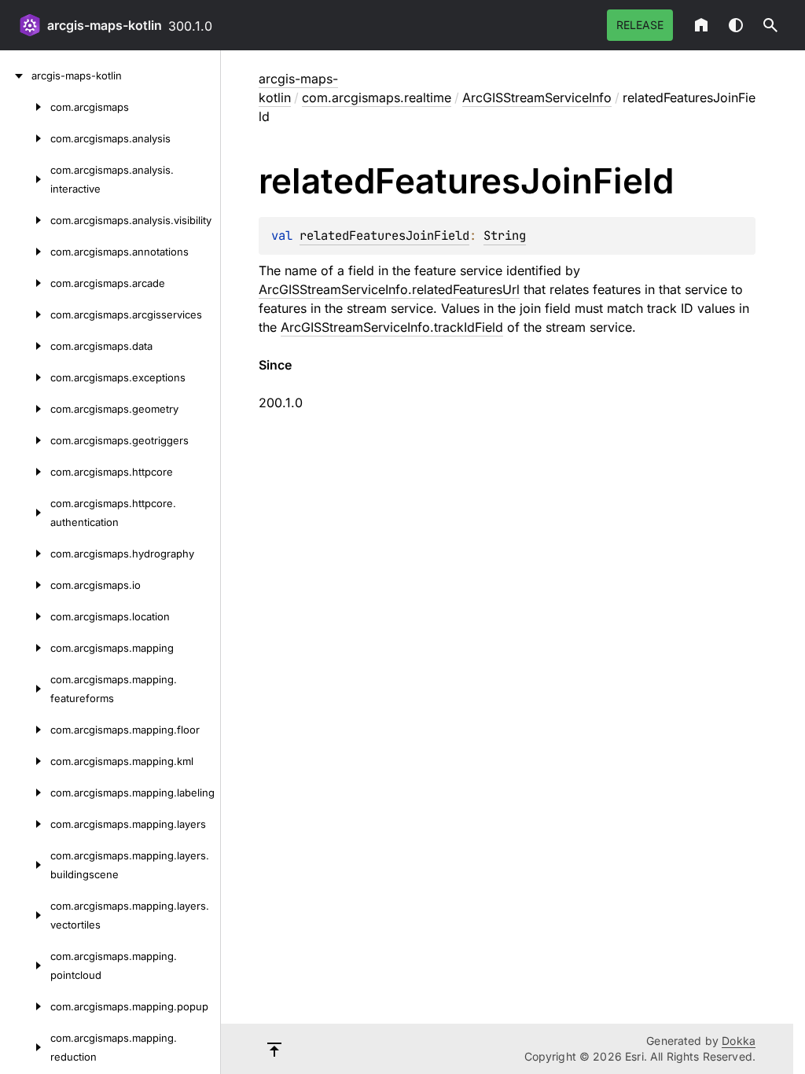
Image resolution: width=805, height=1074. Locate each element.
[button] (770, 25)
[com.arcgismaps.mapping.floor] (25, 729)
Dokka (738, 1040)
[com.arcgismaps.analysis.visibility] (25, 220)
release (639, 24)
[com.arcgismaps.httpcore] (25, 471)
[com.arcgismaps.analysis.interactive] (25, 179)
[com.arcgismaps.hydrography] (25, 553)
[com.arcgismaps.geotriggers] (25, 440)
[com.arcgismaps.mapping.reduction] (25, 1047)
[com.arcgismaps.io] (25, 585)
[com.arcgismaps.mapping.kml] (25, 761)
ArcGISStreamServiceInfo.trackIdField (392, 327)
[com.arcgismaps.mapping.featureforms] (25, 689)
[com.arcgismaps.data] (25, 346)
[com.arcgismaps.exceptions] (25, 377)
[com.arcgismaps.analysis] (25, 138)
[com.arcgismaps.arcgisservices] (25, 314)
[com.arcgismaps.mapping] (25, 648)
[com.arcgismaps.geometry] (25, 409)
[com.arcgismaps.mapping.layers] (25, 824)
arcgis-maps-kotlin (104, 25)
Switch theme (736, 25)
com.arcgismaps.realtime (376, 97)
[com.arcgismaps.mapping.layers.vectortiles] (25, 915)
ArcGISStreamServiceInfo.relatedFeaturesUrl (389, 289)
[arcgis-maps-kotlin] (15, 75)
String (504, 235)
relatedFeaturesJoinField (384, 235)
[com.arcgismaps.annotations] (25, 251)
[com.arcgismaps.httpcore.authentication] (25, 512)
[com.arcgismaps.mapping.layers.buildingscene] (25, 865)
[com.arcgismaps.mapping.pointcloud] (25, 965)
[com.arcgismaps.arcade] (25, 283)
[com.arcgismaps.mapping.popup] (25, 1006)
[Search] (770, 25)
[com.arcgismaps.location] (25, 616)
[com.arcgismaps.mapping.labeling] (25, 792)
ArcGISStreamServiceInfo (537, 97)
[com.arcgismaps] (25, 107)
